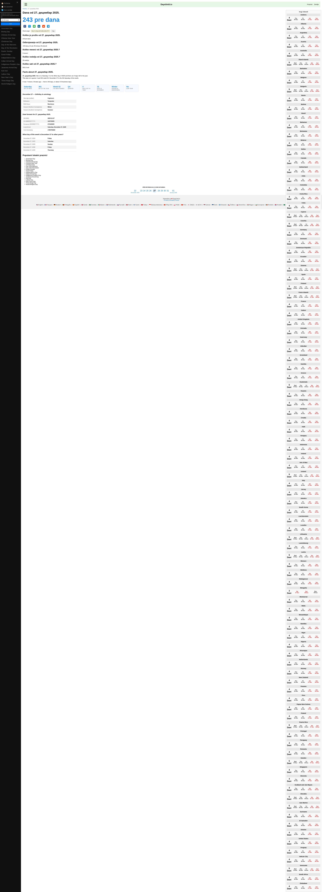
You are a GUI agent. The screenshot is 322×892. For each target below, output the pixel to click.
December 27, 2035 (29, 150)
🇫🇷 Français (48, 205)
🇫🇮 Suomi (136, 205)
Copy (53, 31)
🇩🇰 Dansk (84, 205)
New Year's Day (7, 77)
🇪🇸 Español (76, 205)
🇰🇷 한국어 (199, 205)
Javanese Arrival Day (9, 67)
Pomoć (177, 200)
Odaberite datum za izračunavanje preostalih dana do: (10, 15)
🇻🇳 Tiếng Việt (168, 205)
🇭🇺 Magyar (250, 205)
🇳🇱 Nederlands (110, 205)
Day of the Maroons (8, 45)
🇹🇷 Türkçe (144, 205)
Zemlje (316, 4)
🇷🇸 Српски (207, 205)
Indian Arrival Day (7, 61)
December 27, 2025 (29, 141)
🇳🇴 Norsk (129, 205)
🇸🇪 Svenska (92, 205)
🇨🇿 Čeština (231, 205)
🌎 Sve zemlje (6, 10)
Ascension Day (6, 28)
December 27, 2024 (29, 138)
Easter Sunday (6, 51)
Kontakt (171, 200)
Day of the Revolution (9, 48)
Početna (25, 8)
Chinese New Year (8, 38)
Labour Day (5, 74)
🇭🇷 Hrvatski (278, 205)
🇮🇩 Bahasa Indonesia (155, 205)
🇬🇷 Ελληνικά (222, 205)
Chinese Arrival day (8, 35)
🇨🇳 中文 (183, 205)
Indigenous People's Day (10, 64)
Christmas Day (6, 41)
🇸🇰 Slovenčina (241, 205)
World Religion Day (8, 84)
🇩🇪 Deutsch (57, 205)
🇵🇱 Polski (176, 205)
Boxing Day (5, 32)
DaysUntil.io (166, 4)
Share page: (26, 31)
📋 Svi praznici (6, 7)
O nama (166, 200)
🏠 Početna (5, 3)
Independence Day (8, 58)
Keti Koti (4, 71)
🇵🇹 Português (67, 205)
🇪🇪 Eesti (214, 205)
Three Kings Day (7, 81)
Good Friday (6, 54)
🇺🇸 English (39, 205)
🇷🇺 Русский (120, 205)
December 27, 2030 (29, 147)
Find (10, 23)
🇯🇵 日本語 (191, 205)
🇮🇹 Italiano (101, 205)
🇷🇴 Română (269, 205)
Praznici (309, 4)
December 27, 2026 (29, 144)
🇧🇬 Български (259, 205)
